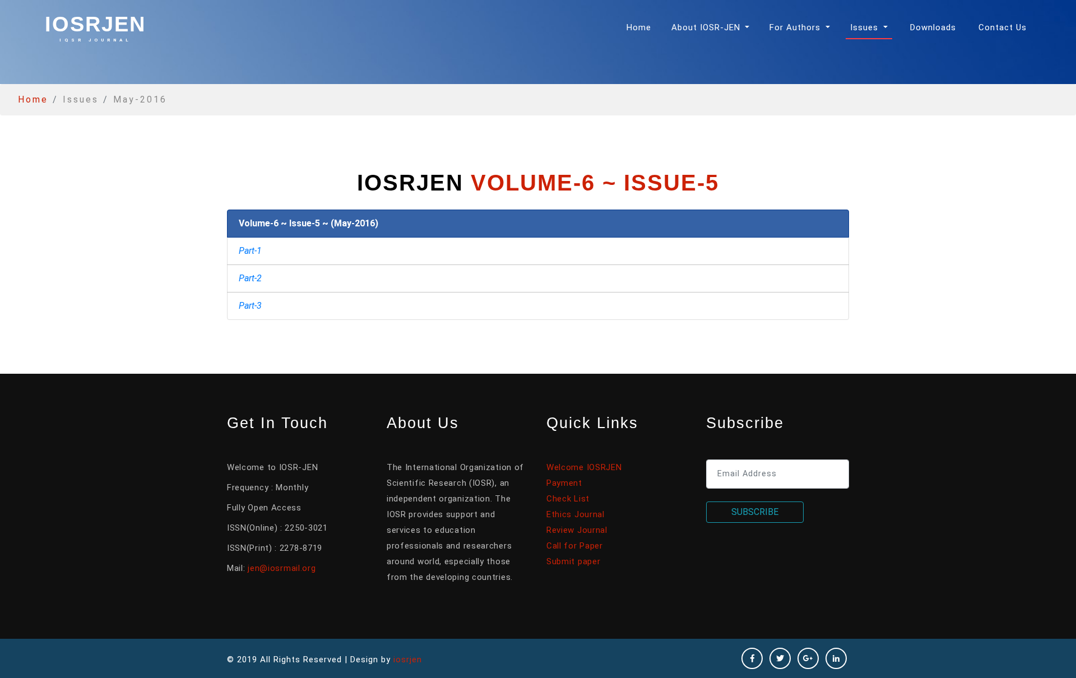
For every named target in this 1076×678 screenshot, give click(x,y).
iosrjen (95, 27)
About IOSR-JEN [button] (707, 27)
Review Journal (576, 530)
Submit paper (573, 561)
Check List (568, 499)
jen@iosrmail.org (282, 568)
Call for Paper (574, 546)
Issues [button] (865, 27)
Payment (564, 483)
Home (641, 27)
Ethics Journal (575, 514)
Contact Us (1002, 27)
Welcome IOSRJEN (584, 467)
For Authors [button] (796, 27)
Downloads (933, 27)
